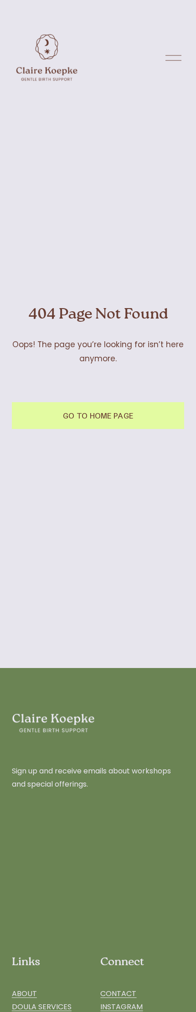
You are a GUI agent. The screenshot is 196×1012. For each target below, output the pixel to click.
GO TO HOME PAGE (98, 415)
